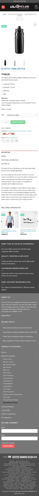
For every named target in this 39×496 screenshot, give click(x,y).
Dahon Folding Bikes (12, 477)
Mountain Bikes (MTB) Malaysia (19, 462)
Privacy (32, 487)
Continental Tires (13, 480)
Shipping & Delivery (27, 488)
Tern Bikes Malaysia (27, 477)
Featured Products (13, 131)
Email (3, 427)
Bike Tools (6, 370)
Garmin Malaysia (26, 480)
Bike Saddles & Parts (12, 469)
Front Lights (6, 389)
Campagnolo (25, 479)
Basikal (12, 461)
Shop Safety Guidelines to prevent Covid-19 (17, 328)
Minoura (33, 483)
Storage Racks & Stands (10, 400)
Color (2, 114)
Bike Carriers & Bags (9, 364)
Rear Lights (6, 397)
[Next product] (17, 19)
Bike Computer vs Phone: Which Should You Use (19, 341)
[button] (3, 7)
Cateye (17, 479)
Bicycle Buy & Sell (22, 461)
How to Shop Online (15, 487)
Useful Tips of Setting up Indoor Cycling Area (18, 336)
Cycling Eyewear (8, 378)
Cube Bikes (26, 476)
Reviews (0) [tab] (5, 163)
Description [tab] (5, 152)
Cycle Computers (8, 375)
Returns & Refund (12, 488)
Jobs (5, 487)
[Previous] (4, 40)
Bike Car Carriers (8, 362)
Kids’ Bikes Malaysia (19, 466)
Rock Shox (13, 484)
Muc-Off (26, 483)
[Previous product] (21, 19)
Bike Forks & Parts (8, 472)
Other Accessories (8, 391)
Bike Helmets (7, 367)
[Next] (34, 40)
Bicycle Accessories (15, 14)
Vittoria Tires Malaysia (28, 486)
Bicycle (3, 352)
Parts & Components (8, 414)
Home (4, 14)
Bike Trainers (7, 372)
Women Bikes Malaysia (27, 465)
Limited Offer (5, 410)
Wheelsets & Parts (15, 476)
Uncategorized (6, 417)
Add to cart (17, 122)
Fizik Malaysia (8, 483)
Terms (26, 487)
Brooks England (8, 479)
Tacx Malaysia (30, 484)
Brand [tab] (3, 156)
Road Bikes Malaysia (11, 464)
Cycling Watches (8, 383)
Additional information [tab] (9, 160)
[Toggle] (36, 352)
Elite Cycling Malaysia (11, 137)
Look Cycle (18, 483)
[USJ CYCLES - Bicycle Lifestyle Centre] (19, 7)
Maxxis (6, 484)
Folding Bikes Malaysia (27, 464)
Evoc (34, 481)
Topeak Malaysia (8, 486)
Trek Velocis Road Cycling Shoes (28, 231)
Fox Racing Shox (8, 481)
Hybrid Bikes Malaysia (11, 465)
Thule (17, 486)
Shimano (21, 484)
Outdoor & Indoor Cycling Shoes (13, 394)
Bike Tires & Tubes (27, 469)
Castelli (34, 479)
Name (3, 435)
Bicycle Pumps (7, 359)
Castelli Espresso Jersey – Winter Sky (9, 231)
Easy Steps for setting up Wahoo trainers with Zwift (20, 332)
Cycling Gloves (7, 381)
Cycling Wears (7, 386)
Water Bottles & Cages (25, 131)
